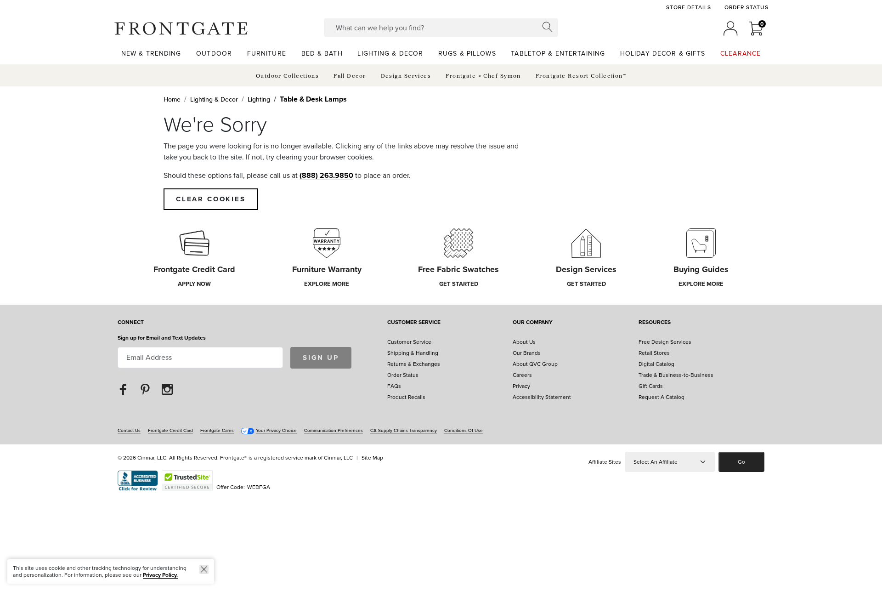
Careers (522, 375)
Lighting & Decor (214, 99)
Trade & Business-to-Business (676, 375)
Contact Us (129, 430)
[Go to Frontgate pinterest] (145, 389)
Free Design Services (665, 342)
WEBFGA (258, 487)
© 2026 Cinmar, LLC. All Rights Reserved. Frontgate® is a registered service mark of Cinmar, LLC (235, 458)
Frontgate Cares (217, 430)
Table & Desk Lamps (313, 99)
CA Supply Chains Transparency (403, 430)
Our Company (533, 322)
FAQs (394, 386)
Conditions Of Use (463, 430)
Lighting (259, 99)
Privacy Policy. (160, 575)
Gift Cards (651, 386)
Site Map (372, 458)
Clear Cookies (211, 199)
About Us (524, 342)
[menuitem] (151, 53)
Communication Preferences (333, 430)
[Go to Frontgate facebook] (123, 389)
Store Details (688, 7)
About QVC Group (535, 364)
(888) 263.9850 (326, 175)
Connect (131, 322)
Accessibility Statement (542, 397)
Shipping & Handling (412, 353)
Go (741, 462)
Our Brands (527, 353)
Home (172, 99)
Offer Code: (231, 487)
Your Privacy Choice (276, 430)
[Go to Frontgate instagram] (167, 389)
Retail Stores (654, 353)
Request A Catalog (661, 397)
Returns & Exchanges (413, 364)
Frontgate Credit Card (170, 430)
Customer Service (414, 322)
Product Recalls (406, 397)
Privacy (521, 386)
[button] (181, 28)
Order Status (746, 7)
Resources (655, 322)
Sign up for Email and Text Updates (162, 338)
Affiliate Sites (604, 462)
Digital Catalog (656, 364)
